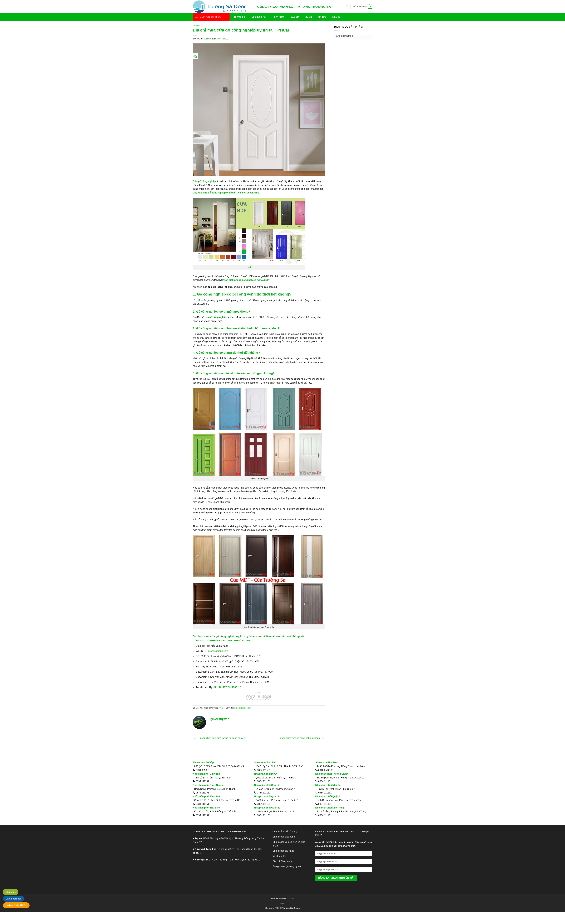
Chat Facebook (13, 898)
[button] (362, 7)
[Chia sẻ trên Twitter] (253, 697)
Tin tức (322, 17)
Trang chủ (239, 17)
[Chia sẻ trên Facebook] (248, 697)
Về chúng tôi (259, 17)
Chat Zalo (11, 892)
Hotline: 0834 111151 (16, 905)
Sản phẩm (279, 17)
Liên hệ (336, 17)
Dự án (308, 17)
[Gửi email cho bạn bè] (259, 697)
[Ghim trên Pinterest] (264, 697)
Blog (282, 904)
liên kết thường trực (243, 708)
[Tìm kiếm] (347, 6)
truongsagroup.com (218, 651)
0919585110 (234, 687)
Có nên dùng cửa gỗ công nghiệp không (299, 738)
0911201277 (220, 687)
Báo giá (295, 17)
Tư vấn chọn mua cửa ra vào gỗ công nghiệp (221, 738)
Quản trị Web (221, 39)
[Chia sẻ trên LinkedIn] (269, 697)
